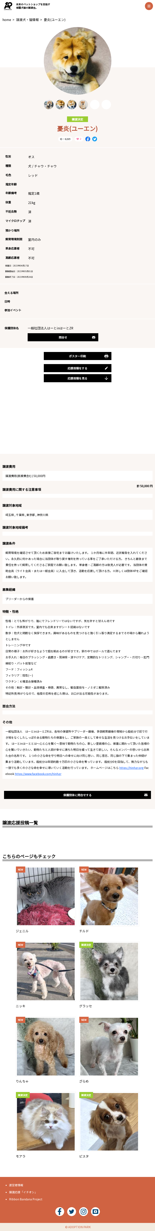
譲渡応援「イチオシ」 (23, 1192)
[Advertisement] (77, 422)
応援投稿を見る (77, 378)
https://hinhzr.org (131, 768)
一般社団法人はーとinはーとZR (50, 328)
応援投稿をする (77, 368)
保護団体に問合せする (77, 795)
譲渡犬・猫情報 (27, 19)
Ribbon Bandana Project (25, 1199)
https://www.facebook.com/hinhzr (38, 774)
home (6, 19)
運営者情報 (16, 1185)
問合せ (63, 337)
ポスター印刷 (77, 356)
